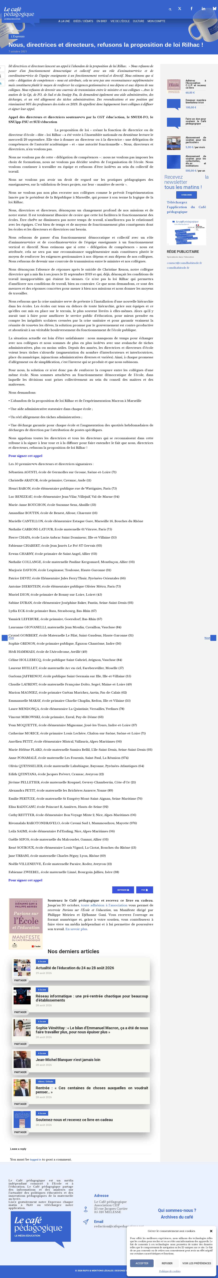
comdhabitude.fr (178, 267)
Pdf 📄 (144, 890)
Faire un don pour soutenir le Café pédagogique (196, 121)
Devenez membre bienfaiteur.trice (196, 101)
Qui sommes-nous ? (177, 1210)
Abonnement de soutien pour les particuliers (196, 140)
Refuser (167, 1263)
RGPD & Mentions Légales (98, 1270)
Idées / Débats (83, 21)
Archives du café (177, 1217)
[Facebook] (191, 8)
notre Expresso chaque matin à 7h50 (41, 1203)
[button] (211, 1231)
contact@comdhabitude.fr (184, 263)
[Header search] (170, 8)
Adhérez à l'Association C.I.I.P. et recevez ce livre (196, 84)
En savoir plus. (76, 929)
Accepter (142, 1263)
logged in (35, 1159)
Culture (138, 21)
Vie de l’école (120, 21)
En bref (102, 21)
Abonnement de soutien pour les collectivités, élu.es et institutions (196, 161)
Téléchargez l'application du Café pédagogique (186, 207)
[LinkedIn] (203, 8)
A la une (64, 21)
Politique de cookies (170, 1271)
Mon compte (156, 21)
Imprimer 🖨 (123, 890)
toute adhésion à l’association (104, 905)
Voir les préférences (196, 1263)
